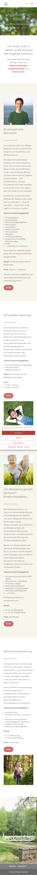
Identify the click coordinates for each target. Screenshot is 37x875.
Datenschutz (20, 446)
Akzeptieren (18, 433)
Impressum (26, 446)
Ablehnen (18, 438)
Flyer (8, 288)
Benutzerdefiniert (18, 443)
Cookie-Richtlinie (12, 446)
